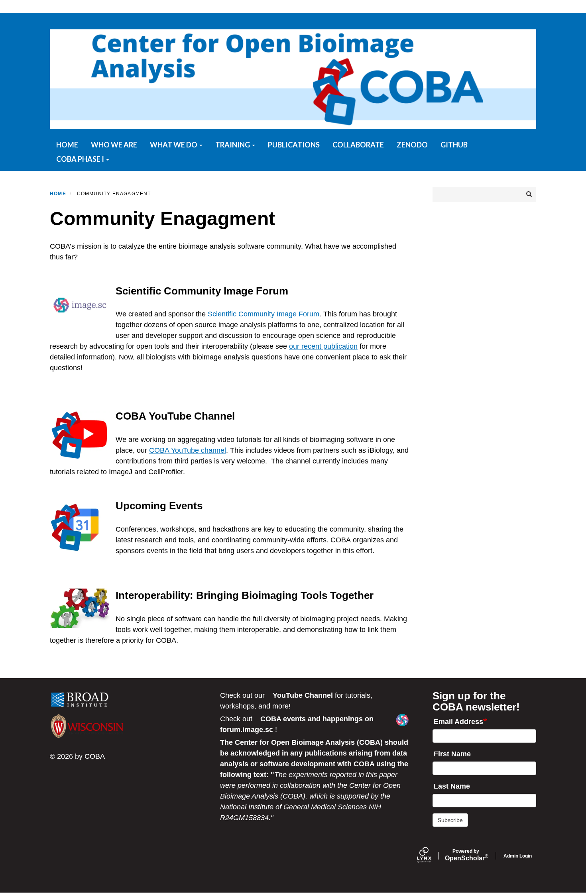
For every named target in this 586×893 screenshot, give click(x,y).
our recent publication (323, 346)
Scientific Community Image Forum (263, 314)
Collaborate (358, 144)
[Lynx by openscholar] (431, 856)
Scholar (466, 855)
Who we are (114, 144)
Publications (294, 144)
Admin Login (517, 856)
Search (528, 194)
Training (233, 144)
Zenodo (412, 144)
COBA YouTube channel (187, 450)
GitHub (454, 144)
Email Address (458, 722)
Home (67, 144)
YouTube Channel (303, 695)
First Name (452, 754)
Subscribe (450, 820)
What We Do (174, 144)
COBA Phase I (80, 159)
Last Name (452, 786)
